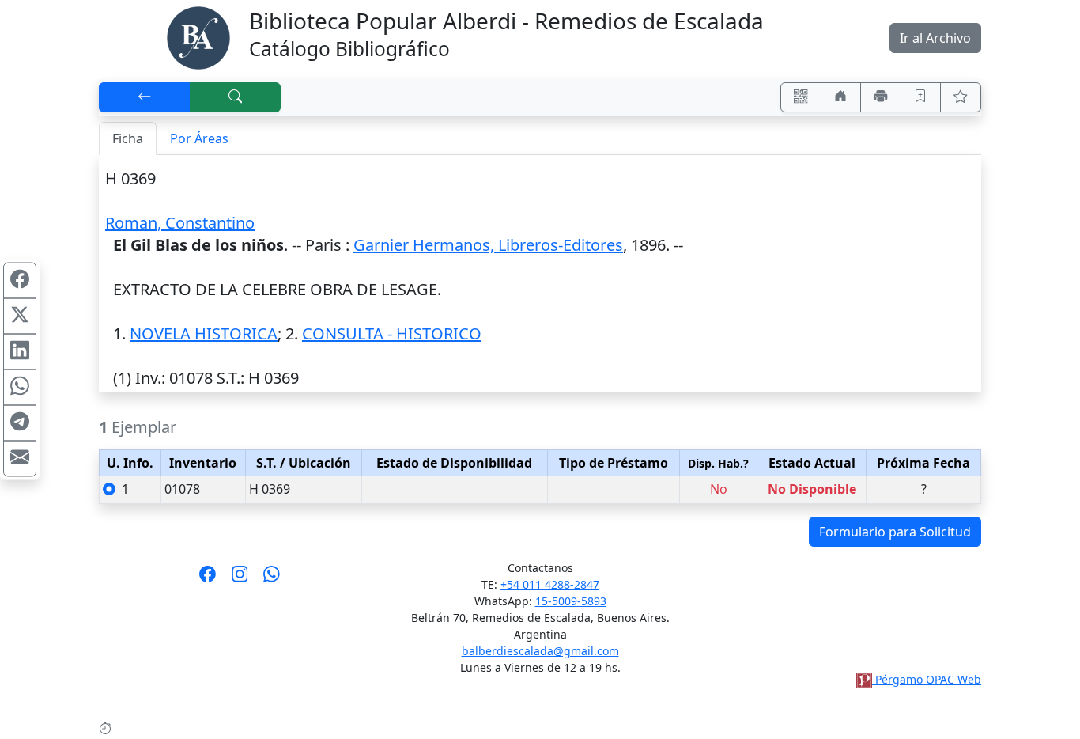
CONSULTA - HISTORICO (391, 333)
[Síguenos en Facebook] (207, 579)
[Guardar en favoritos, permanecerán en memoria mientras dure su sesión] (921, 97)
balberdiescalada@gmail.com (540, 650)
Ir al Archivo (935, 38)
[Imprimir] (880, 97)
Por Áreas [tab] (199, 138)
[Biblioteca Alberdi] (198, 36)
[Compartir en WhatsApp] (19, 388)
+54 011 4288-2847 (549, 584)
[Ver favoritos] (960, 97)
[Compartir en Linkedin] (19, 352)
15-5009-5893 (570, 600)
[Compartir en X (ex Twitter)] (19, 316)
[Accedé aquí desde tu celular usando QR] (800, 97)
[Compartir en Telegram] (19, 423)
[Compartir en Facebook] (19, 281)
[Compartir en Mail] (19, 459)
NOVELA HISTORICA (204, 333)
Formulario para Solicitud (895, 531)
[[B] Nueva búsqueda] (235, 97)
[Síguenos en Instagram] (239, 579)
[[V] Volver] (145, 97)
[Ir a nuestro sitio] (841, 97)
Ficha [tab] (127, 138)
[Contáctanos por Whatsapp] (271, 579)
